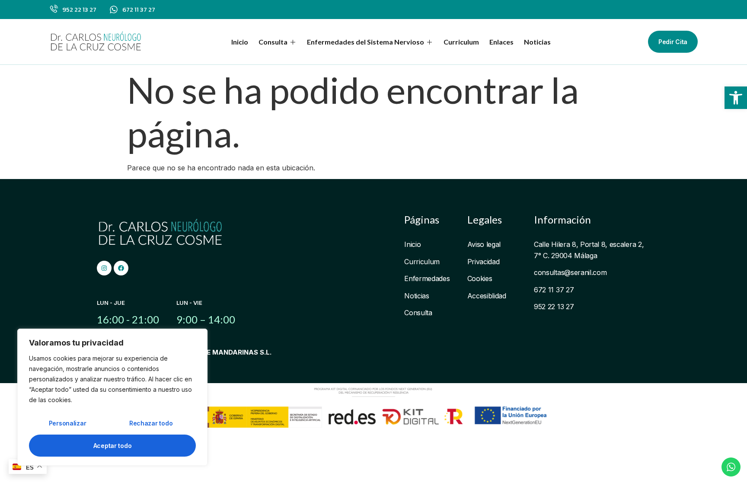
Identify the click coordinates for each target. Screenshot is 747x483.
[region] (112, 397)
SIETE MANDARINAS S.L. (231, 352)
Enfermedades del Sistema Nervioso (365, 42)
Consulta (273, 42)
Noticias (537, 42)
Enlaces (501, 42)
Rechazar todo (150, 423)
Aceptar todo (112, 445)
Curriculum (461, 42)
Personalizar (67, 423)
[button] (736, 97)
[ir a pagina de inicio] (96, 42)
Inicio (239, 42)
